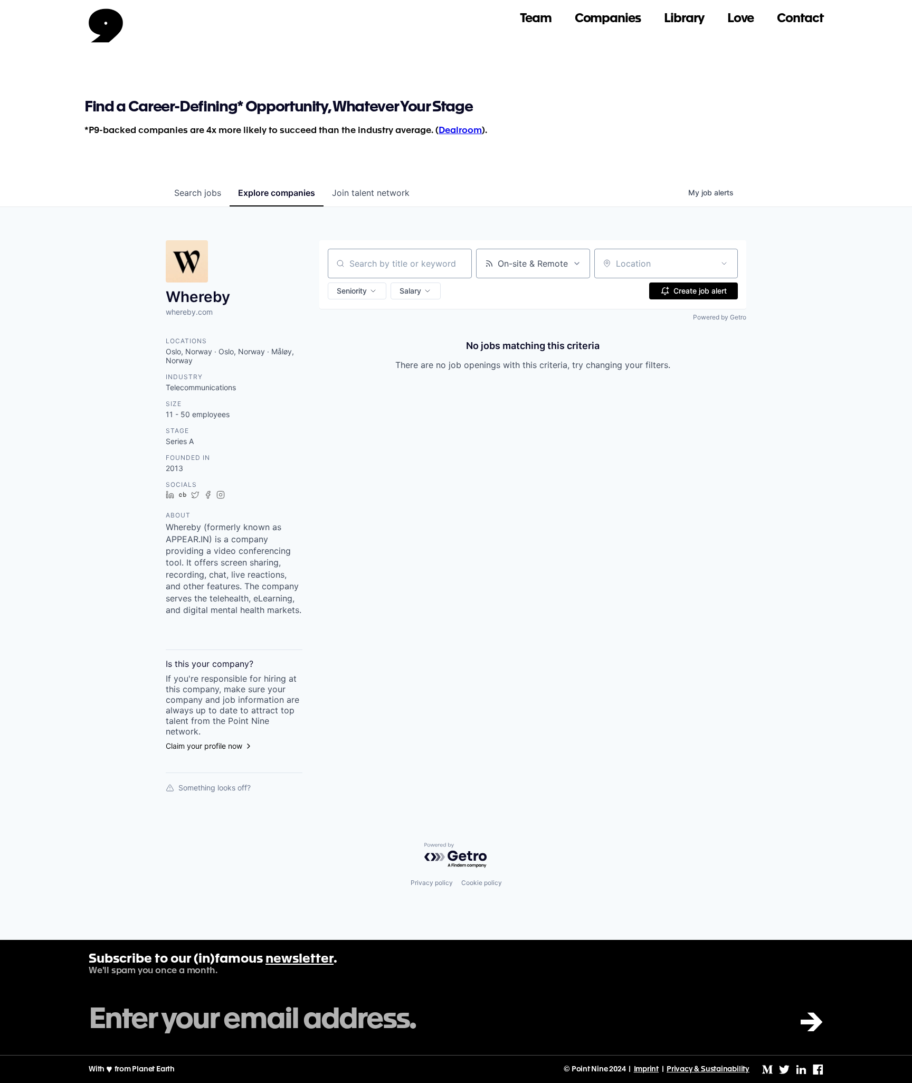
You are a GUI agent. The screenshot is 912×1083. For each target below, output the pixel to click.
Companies (608, 19)
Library (684, 19)
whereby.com (189, 311)
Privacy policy (432, 883)
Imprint (646, 1069)
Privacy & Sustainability (708, 1069)
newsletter (299, 959)
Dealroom (460, 130)
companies (276, 192)
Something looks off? (214, 787)
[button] (357, 290)
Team (536, 19)
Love (740, 19)
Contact (800, 19)
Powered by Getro (719, 317)
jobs (197, 192)
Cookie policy (481, 883)
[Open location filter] (724, 263)
